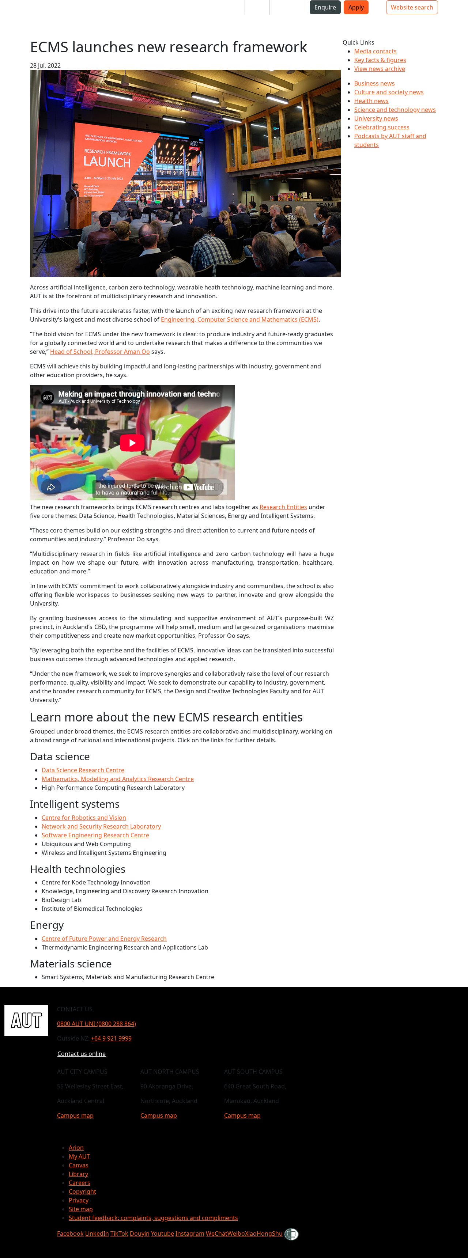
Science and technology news (395, 110)
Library (78, 1174)
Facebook (70, 1233)
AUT (11, 19)
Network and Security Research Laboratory (101, 826)
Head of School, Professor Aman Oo (100, 352)
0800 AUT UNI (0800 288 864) (96, 1024)
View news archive (379, 69)
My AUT (79, 1156)
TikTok (119, 1233)
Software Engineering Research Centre (95, 835)
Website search (412, 7)
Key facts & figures (380, 60)
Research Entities (283, 507)
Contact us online (81, 1054)
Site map (81, 1209)
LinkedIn (97, 1233)
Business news (374, 83)
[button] (35, 10)
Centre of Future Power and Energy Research (104, 939)
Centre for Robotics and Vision (84, 818)
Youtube (162, 1233)
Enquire (325, 7)
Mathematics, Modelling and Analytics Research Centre (118, 779)
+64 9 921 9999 (111, 1038)
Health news (371, 101)
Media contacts (375, 51)
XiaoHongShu (264, 1233)
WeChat (216, 1233)
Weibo (236, 1233)
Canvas (78, 1165)
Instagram (190, 1233)
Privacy (78, 1200)
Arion (76, 1148)
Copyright (82, 1191)
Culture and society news (389, 92)
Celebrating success (382, 127)
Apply (356, 7)
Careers (79, 1183)
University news (376, 118)
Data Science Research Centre (83, 770)
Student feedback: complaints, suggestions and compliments (153, 1218)
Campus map (75, 1115)
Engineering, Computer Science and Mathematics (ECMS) (239, 319)
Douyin (140, 1233)
